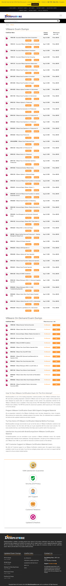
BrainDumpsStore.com (33, 584)
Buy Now (36, 40)
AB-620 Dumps (7, 562)
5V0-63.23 (24, 365)
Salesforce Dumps (52, 8)
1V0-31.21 (25, 44)
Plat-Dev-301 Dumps (9, 576)
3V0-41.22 (24, 221)
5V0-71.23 (22, 370)
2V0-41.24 (21, 148)
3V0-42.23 (21, 228)
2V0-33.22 (19, 135)
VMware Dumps (23, 10)
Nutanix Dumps (32, 10)
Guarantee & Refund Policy (31, 563)
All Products (27, 558)
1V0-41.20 (22, 50)
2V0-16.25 (24, 89)
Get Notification (56, 325)
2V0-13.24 (24, 70)
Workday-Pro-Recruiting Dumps (11, 567)
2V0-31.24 (24, 115)
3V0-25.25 (23, 200)
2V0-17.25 (23, 96)
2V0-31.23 (23, 109)
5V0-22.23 (19, 247)
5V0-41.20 (20, 273)
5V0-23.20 (22, 254)
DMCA (25, 567)
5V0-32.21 (21, 267)
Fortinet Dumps (40, 8)
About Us (26, 565)
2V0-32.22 (23, 122)
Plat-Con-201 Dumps (9, 571)
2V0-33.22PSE (22, 141)
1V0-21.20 (23, 37)
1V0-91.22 (22, 325)
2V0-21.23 (21, 102)
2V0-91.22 (23, 329)
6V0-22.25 (24, 307)
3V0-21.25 (25, 181)
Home (7, 24)
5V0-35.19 (20, 343)
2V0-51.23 (21, 154)
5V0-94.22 (25, 379)
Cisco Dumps (12, 8)
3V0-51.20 (22, 338)
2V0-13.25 (22, 76)
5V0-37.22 (20, 352)
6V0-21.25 (25, 301)
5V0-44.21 (22, 361)
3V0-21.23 (22, 174)
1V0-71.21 (23, 63)
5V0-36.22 (24, 347)
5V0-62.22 (21, 288)
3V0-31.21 (25, 334)
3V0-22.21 (22, 187)
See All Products (43, 10)
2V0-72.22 (21, 168)
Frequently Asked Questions (31, 560)
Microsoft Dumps (22, 8)
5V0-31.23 (24, 260)
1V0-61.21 (22, 57)
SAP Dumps (32, 8)
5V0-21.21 (20, 241)
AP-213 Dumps (7, 557)
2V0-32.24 (24, 128)
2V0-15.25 (22, 83)
